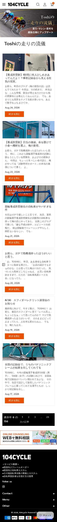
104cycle (23, 512)
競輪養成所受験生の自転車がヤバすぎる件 (28, 208)
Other (6, 506)
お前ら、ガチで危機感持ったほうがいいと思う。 (28, 255)
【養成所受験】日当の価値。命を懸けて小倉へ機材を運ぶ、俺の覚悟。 (28, 144)
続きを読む (14, 114)
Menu (5, 500)
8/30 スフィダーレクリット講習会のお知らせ (27, 302)
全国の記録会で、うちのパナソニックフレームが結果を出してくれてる (28, 366)
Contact (7, 493)
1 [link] (22, 417)
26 (47, 417)
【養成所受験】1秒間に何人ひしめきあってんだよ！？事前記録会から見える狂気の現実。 (28, 78)
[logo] (16, 457)
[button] (4, 4)
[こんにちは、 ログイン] (44, 4)
